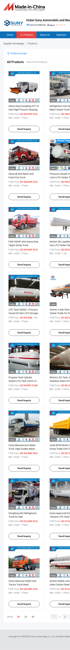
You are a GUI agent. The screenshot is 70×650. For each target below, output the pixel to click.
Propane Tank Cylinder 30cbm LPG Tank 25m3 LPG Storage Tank (23, 381)
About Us (45, 34)
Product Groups (18, 53)
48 (33, 616)
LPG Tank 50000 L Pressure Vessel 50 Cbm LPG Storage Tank (23, 313)
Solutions (61, 34)
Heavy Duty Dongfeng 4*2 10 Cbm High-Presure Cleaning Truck (23, 109)
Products (28, 34)
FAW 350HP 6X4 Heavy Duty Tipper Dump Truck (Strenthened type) (23, 245)
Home (10, 34)
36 (25, 616)
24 (18, 616)
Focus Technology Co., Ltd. (43, 636)
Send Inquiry (24, 129)
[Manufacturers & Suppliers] (24, 7)
